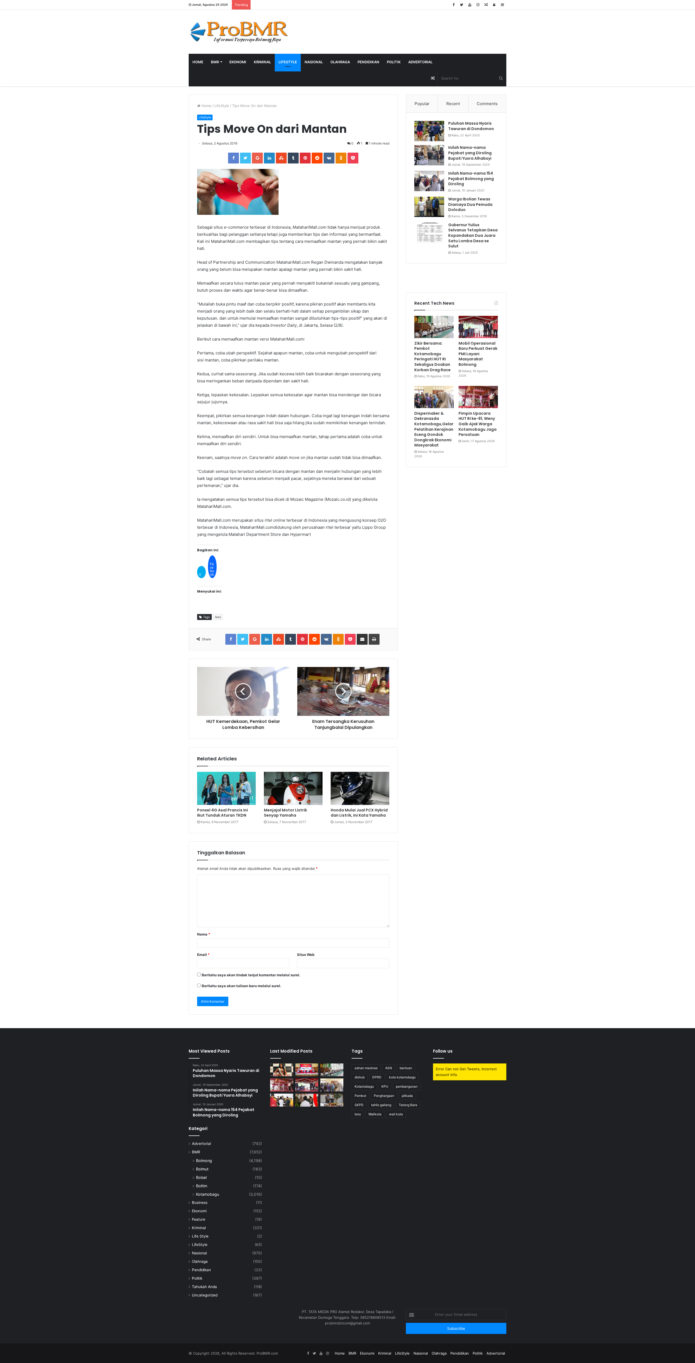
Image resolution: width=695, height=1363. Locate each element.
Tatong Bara (408, 1105)
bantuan (406, 1068)
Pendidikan (368, 62)
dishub (360, 1077)
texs (218, 617)
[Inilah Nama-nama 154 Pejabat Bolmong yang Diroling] (429, 181)
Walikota (374, 1114)
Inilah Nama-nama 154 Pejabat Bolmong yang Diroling (471, 179)
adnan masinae (366, 1068)
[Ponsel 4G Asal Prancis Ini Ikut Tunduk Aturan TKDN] (226, 788)
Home (197, 62)
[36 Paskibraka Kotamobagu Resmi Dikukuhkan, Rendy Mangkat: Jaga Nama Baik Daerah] (331, 1100)
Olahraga (340, 62)
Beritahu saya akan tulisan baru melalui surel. (241, 986)
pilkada (407, 1096)
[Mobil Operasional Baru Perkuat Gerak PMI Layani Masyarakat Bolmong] (478, 327)
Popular (422, 103)
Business (199, 1202)
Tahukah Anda (204, 1287)
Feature (198, 1219)
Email (203, 954)
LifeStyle (288, 62)
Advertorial (420, 62)
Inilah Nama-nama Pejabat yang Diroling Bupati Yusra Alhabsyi (470, 153)
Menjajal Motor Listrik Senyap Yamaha (285, 812)
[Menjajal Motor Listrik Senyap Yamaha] (293, 788)
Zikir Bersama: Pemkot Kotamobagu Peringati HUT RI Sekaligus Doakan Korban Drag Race (432, 357)
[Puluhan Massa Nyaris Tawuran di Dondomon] (429, 131)
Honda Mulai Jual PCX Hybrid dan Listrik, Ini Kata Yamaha (359, 812)
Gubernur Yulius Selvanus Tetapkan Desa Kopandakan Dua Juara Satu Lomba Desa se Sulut (473, 235)
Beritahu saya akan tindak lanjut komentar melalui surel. (251, 975)
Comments (487, 103)
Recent (453, 103)
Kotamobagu (207, 1194)
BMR (215, 62)
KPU (384, 1086)
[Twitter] (461, 5)
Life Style (200, 1236)
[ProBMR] (239, 32)
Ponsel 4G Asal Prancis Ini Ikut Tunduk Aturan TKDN (222, 812)
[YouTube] (470, 5)
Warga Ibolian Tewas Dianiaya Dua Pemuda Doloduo (470, 204)
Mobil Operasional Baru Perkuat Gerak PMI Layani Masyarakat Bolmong (478, 354)
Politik (394, 62)
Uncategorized (204, 1295)
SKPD (359, 1105)
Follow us (443, 1051)
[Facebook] (453, 5)
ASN (388, 1068)
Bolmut (202, 1169)
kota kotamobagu (402, 1077)
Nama (203, 934)
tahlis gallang (381, 1105)
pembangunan (407, 1086)
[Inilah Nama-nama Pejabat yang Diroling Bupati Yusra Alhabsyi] (429, 155)
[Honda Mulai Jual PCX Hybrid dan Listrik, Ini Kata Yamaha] (360, 788)
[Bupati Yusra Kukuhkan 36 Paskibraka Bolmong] (306, 1100)
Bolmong (204, 1160)
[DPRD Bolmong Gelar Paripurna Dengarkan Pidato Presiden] (306, 1069)
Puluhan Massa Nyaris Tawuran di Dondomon (471, 126)
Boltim (201, 1185)
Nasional (314, 62)
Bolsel (201, 1177)
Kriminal (262, 62)
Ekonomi (237, 62)
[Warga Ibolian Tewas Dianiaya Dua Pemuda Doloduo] (429, 207)
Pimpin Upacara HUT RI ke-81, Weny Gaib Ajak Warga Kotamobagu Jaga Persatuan (478, 424)
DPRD (376, 1077)
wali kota (396, 1114)
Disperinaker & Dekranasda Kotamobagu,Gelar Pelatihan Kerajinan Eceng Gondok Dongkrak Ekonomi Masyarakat (433, 429)
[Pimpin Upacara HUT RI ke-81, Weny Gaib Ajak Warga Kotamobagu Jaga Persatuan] (478, 397)
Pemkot (360, 1096)
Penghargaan (384, 1096)
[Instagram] (478, 5)
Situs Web (305, 954)
